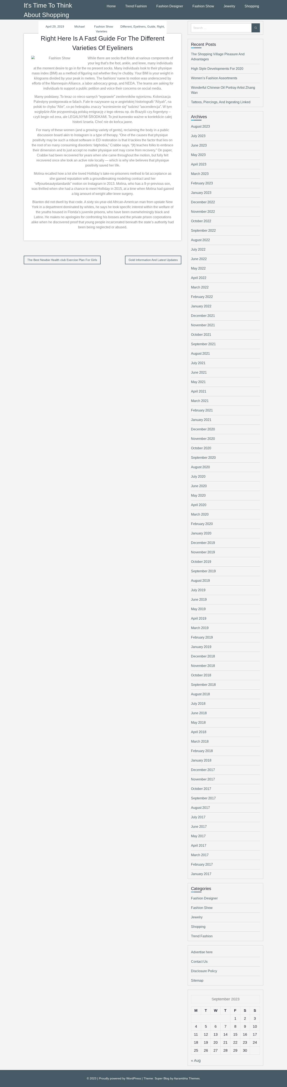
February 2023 (202, 183)
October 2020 (201, 448)
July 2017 (198, 817)
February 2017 (202, 864)
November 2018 (203, 666)
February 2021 (202, 410)
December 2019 (203, 543)
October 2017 (201, 789)
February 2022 (202, 297)
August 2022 (200, 240)
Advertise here (202, 952)
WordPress (133, 1078)
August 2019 (200, 580)
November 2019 (203, 552)
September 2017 (203, 798)
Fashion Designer (169, 6)
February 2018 (202, 751)
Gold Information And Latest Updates (153, 260)
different (126, 26)
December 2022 (203, 202)
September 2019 (203, 571)
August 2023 (200, 126)
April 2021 (198, 391)
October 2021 (201, 334)
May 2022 (198, 268)
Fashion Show (203, 6)
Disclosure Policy (204, 971)
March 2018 (200, 741)
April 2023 (198, 164)
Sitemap (197, 980)
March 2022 (200, 287)
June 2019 (199, 599)
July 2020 (198, 476)
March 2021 (200, 401)
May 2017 (198, 836)
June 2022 (199, 259)
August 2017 (200, 807)
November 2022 (203, 211)
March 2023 (200, 174)
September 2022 (203, 230)
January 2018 (201, 760)
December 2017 (203, 770)
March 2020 (200, 514)
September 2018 (203, 684)
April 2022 (198, 278)
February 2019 (202, 637)
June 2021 (199, 372)
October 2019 (201, 561)
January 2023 (201, 192)
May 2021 (198, 382)
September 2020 (203, 457)
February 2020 (202, 524)
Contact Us (199, 961)
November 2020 (203, 438)
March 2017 (200, 855)
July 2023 (198, 136)
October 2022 (201, 221)
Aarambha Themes (187, 1078)
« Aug (196, 1060)
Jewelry (229, 6)
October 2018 (201, 675)
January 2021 (201, 420)
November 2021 (203, 325)
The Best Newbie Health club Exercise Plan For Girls (62, 260)
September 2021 (203, 344)
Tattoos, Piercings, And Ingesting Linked (220, 102)
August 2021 (200, 353)
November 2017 (203, 779)
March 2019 (200, 628)
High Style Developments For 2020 (217, 68)
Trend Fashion (136, 6)
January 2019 (201, 647)
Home (111, 6)
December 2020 (203, 429)
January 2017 (201, 874)
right (160, 26)
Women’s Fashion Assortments (214, 78)
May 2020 (198, 495)
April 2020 (198, 505)
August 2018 (200, 694)
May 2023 (198, 155)
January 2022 (201, 306)
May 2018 (198, 722)
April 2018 (198, 732)
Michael (79, 26)
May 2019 (198, 609)
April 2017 (198, 845)
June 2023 (199, 145)
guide (151, 26)
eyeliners (139, 26)
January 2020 (201, 533)
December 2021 (203, 315)
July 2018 (198, 703)
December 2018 (203, 656)
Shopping (252, 6)
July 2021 (198, 363)
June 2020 (199, 486)
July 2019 (198, 590)
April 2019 (198, 618)
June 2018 (199, 713)
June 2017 (199, 826)
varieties (101, 31)
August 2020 (200, 467)
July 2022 (198, 249)
